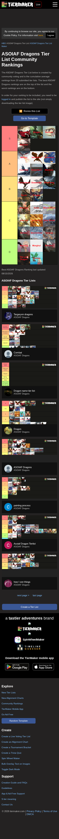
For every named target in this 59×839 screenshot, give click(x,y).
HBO (4, 43)
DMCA (30, 814)
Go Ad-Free (7, 714)
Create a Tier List (29, 607)
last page (37, 595)
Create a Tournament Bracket (16, 747)
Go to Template (29, 118)
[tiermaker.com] (17, 4)
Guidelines (7, 788)
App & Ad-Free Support (13, 793)
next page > (23, 595)
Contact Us (7, 804)
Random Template (18, 720)
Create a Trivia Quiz (11, 753)
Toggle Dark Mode (11, 769)
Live (38, 4)
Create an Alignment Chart (15, 742)
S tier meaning (9, 799)
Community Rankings (12, 703)
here (40, 35)
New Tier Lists (9, 692)
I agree (50, 35)
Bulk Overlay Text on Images (16, 764)
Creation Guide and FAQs (14, 782)
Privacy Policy (34, 811)
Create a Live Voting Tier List (16, 736)
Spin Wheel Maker (11, 758)
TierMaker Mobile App (12, 709)
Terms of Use (50, 811)
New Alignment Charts (13, 698)
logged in (6, 99)
